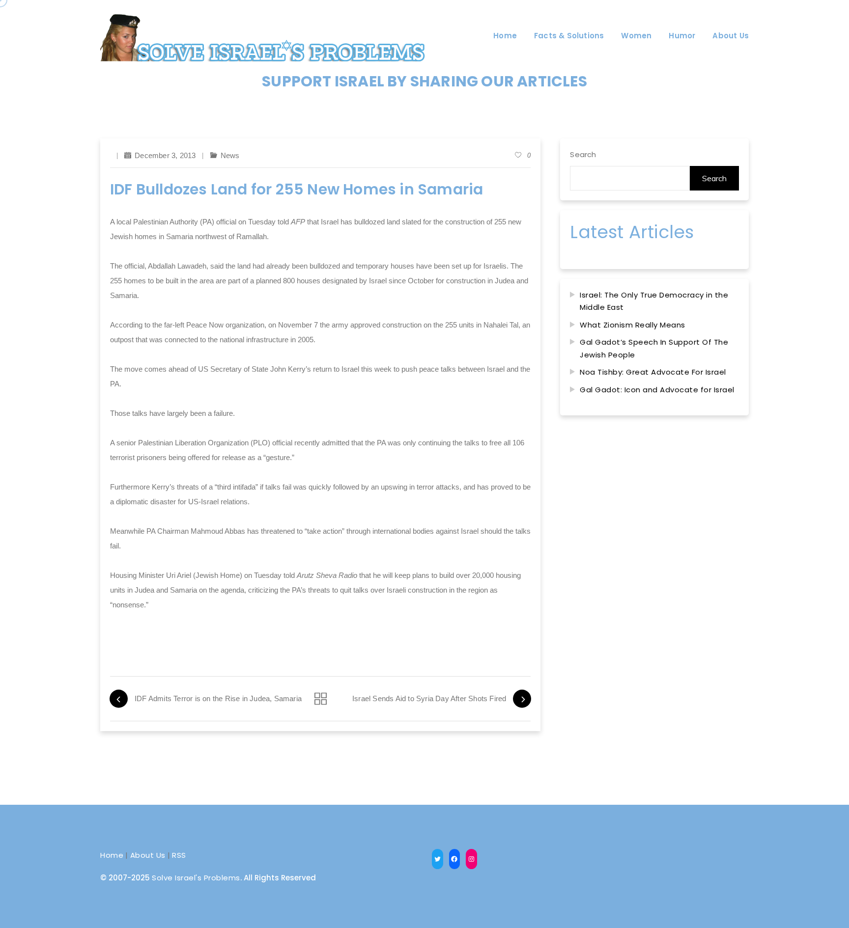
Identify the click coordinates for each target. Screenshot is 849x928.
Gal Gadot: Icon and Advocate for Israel (657, 389)
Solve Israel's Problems (196, 878)
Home (111, 855)
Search (583, 154)
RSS (179, 855)
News (230, 155)
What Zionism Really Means (632, 325)
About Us (148, 855)
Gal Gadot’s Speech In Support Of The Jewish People (654, 348)
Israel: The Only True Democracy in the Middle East (654, 301)
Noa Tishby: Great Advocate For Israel (653, 372)
